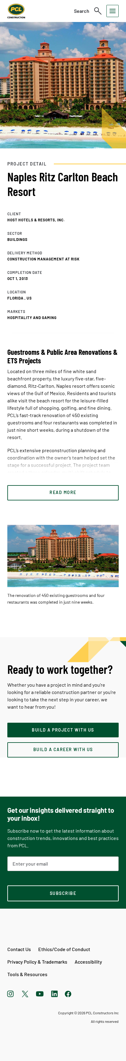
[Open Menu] (112, 11)
